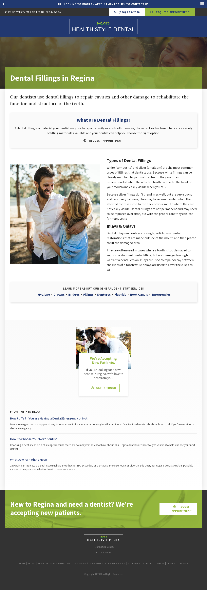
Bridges (74, 294)
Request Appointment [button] (172, 12)
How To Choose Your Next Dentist (33, 439)
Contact (172, 563)
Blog (149, 563)
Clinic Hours (104, 552)
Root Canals (139, 294)
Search (184, 563)
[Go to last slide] (3, 4)
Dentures (104, 294)
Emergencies (161, 294)
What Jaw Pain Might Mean (28, 459)
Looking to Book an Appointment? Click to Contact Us (106, 4)
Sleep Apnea (57, 563)
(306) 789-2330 (129, 12)
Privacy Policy (116, 563)
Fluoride (120, 294)
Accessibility (136, 563)
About (31, 563)
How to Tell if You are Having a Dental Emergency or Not (49, 418)
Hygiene (44, 294)
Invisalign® (81, 563)
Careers (159, 563)
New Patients (98, 563)
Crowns (59, 294)
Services (43, 563)
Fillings (88, 294)
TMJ (69, 563)
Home (21, 563)
